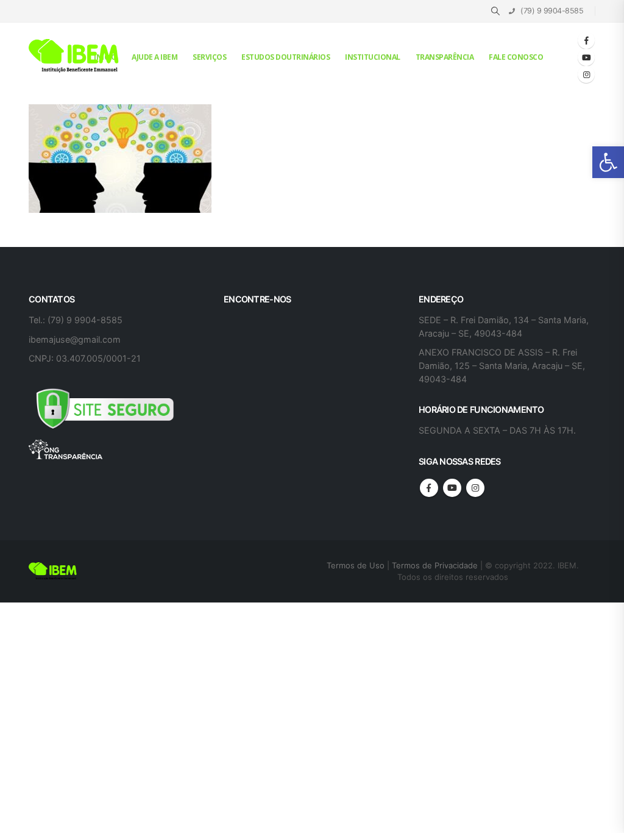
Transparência (445, 57)
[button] (608, 162)
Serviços (209, 57)
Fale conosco (516, 57)
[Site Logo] (74, 56)
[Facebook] (586, 40)
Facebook (429, 488)
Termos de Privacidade (435, 565)
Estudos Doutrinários (285, 57)
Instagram (475, 488)
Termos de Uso (357, 565)
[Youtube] (586, 57)
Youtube (452, 488)
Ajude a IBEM (154, 57)
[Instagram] (586, 74)
